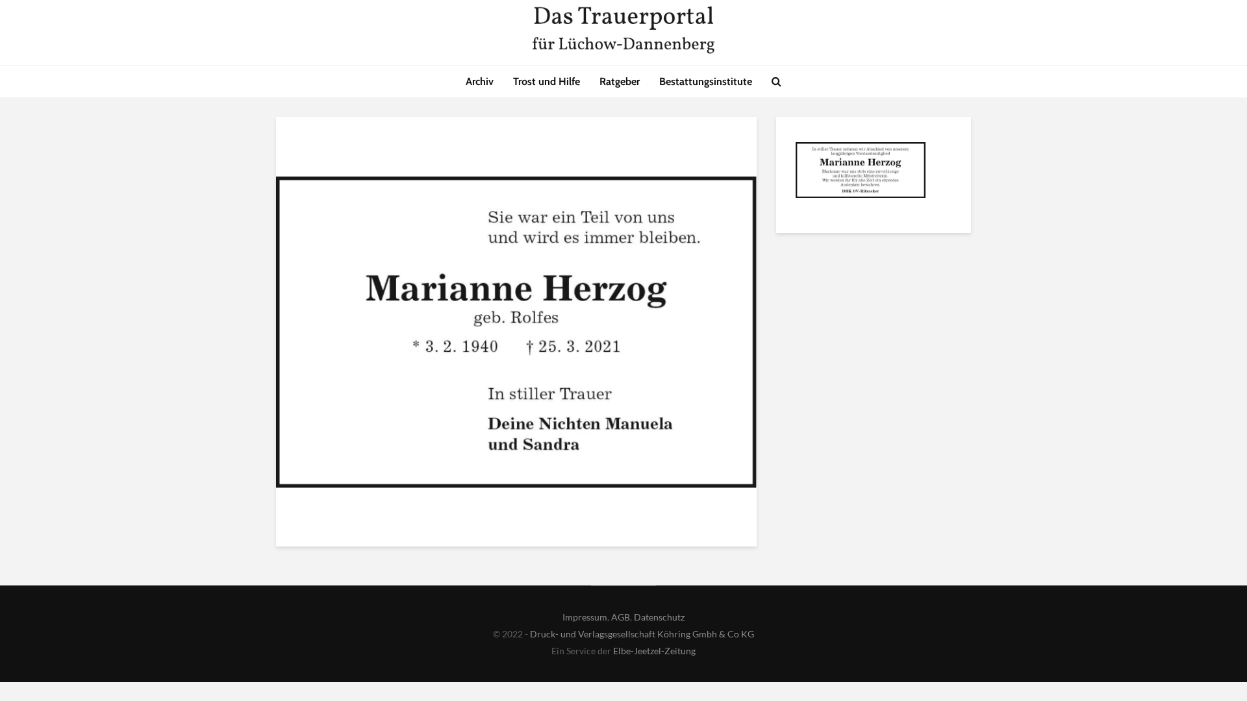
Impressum (584, 616)
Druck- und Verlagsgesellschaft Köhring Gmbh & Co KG (642, 633)
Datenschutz (659, 616)
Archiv (480, 81)
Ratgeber (619, 81)
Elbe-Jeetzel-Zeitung (654, 650)
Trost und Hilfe (546, 81)
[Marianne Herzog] (861, 172)
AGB (620, 616)
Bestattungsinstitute (705, 81)
